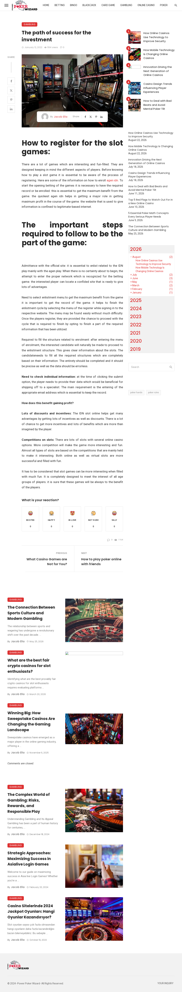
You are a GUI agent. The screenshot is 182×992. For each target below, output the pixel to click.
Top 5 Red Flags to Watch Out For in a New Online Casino (150, 201)
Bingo (73, 5)
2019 (135, 349)
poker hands (136, 392)
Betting (60, 5)
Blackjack (89, 5)
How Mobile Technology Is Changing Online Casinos (159, 54)
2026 (136, 249)
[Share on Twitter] (11, 90)
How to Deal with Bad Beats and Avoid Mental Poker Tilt (157, 105)
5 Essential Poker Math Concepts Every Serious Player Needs (148, 214)
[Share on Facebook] (11, 81)
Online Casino (146, 5)
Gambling (126, 5)
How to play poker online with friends (101, 561)
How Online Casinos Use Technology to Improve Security (156, 37)
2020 (136, 340)
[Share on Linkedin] (11, 109)
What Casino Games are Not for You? (46, 561)
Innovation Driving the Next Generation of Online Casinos (157, 71)
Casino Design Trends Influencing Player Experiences (157, 88)
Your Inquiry (165, 983)
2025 (136, 300)
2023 (135, 316)
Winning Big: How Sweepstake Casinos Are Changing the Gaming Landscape (31, 721)
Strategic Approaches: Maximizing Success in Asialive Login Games (29, 858)
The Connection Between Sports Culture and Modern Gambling (31, 613)
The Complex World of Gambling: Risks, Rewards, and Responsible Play (28, 803)
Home (46, 5)
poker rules (153, 392)
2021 (135, 332)
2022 (135, 324)
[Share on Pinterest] (11, 100)
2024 (136, 308)
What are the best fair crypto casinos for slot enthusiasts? (29, 666)
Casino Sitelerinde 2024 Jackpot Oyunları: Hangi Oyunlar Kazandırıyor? (31, 911)
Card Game (108, 5)
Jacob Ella (60, 116)
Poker (164, 5)
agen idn (112, 180)
